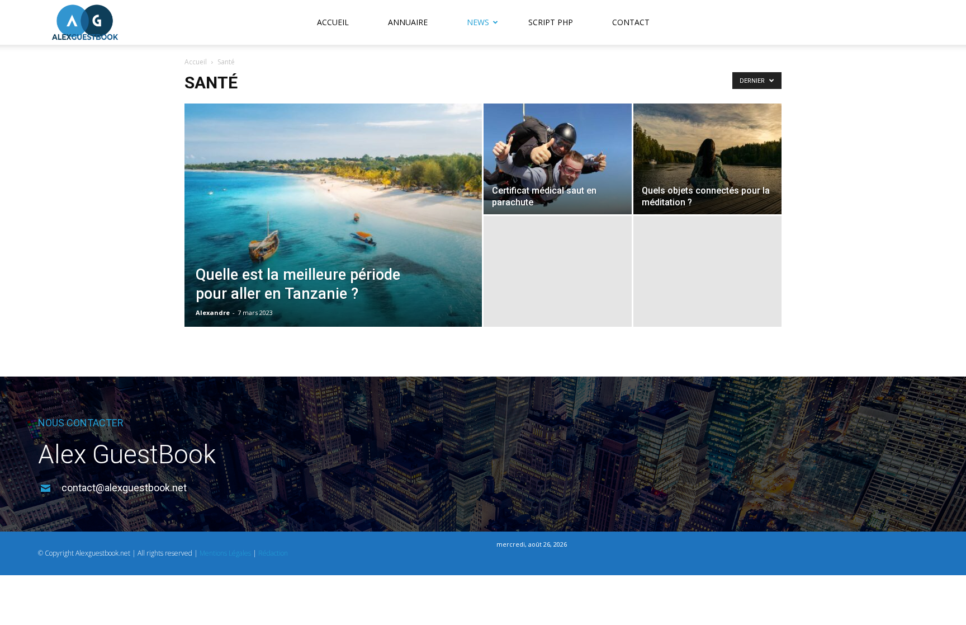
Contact (631, 22)
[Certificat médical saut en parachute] (558, 159)
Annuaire (408, 22)
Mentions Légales (225, 553)
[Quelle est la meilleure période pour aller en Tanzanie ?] (333, 233)
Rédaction (273, 553)
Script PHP (550, 22)
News (478, 22)
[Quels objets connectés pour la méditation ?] (707, 159)
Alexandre (213, 312)
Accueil (333, 22)
